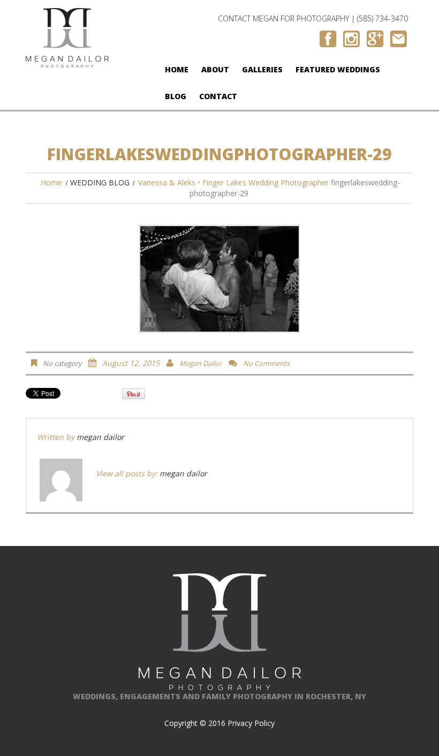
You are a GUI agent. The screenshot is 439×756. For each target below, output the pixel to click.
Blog (175, 96)
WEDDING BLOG (100, 182)
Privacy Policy (251, 723)
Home (176, 69)
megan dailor (200, 363)
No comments (266, 363)
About (215, 69)
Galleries (262, 69)
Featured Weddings (338, 69)
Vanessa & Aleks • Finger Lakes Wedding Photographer (233, 182)
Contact (218, 96)
